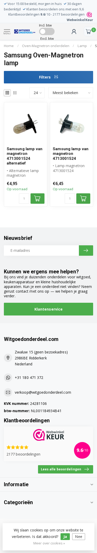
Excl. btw (47, 38)
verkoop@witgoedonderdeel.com (43, 392)
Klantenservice (48, 309)
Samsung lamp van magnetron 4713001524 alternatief (25, 156)
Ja (65, 536)
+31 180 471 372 (29, 377)
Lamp (82, 45)
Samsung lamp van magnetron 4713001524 (71, 154)
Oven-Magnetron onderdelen (46, 45)
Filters (45, 77)
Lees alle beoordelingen (61, 469)
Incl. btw (45, 25)
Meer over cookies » (49, 543)
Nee (78, 536)
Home (9, 45)
